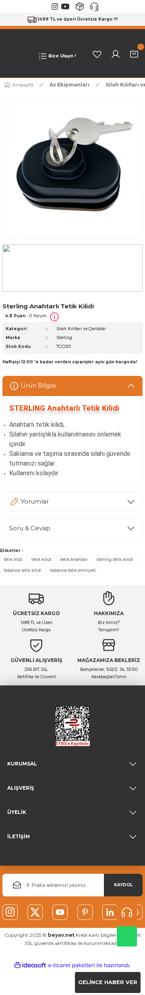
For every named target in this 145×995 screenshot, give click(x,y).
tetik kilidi (41, 559)
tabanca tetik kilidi (22, 570)
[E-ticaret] (71, 965)
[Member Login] (115, 54)
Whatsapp (127, 936)
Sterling (64, 337)
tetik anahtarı (74, 559)
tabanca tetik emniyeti (73, 570)
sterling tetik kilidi (115, 559)
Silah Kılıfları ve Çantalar (81, 328)
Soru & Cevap (29, 528)
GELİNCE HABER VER (107, 982)
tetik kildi (13, 559)
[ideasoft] (30, 965)
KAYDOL (123, 884)
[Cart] (134, 54)
